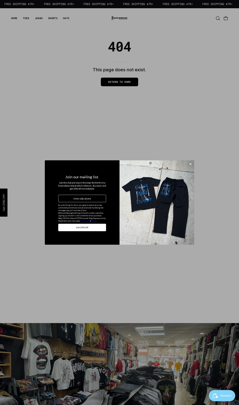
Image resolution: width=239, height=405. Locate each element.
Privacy (94, 221)
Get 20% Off (82, 227)
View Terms (85, 221)
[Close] (190, 164)
